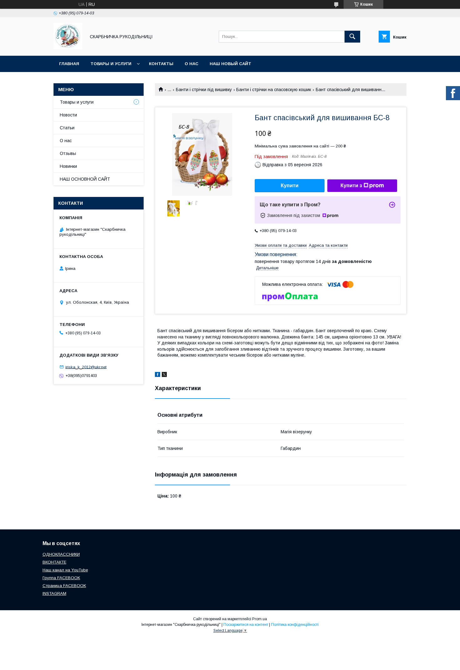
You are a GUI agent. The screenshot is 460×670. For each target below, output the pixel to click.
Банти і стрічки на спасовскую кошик (273, 89)
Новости (68, 114)
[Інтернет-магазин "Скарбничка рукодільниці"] (68, 47)
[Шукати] (352, 37)
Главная (69, 63)
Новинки (68, 166)
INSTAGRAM (54, 593)
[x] (164, 375)
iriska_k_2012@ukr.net (85, 366)
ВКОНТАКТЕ (54, 562)
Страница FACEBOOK (64, 585)
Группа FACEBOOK (61, 577)
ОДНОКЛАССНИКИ (61, 554)
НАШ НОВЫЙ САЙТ (230, 63)
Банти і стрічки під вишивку (204, 89)
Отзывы (68, 153)
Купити (290, 185)
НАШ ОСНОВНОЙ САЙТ (85, 179)
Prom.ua (259, 619)
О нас (191, 63)
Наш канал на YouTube (65, 570)
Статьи (67, 127)
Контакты (161, 63)
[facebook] (157, 375)
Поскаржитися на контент (245, 624)
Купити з (351, 185)
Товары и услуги (110, 63)
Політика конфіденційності (295, 624)
